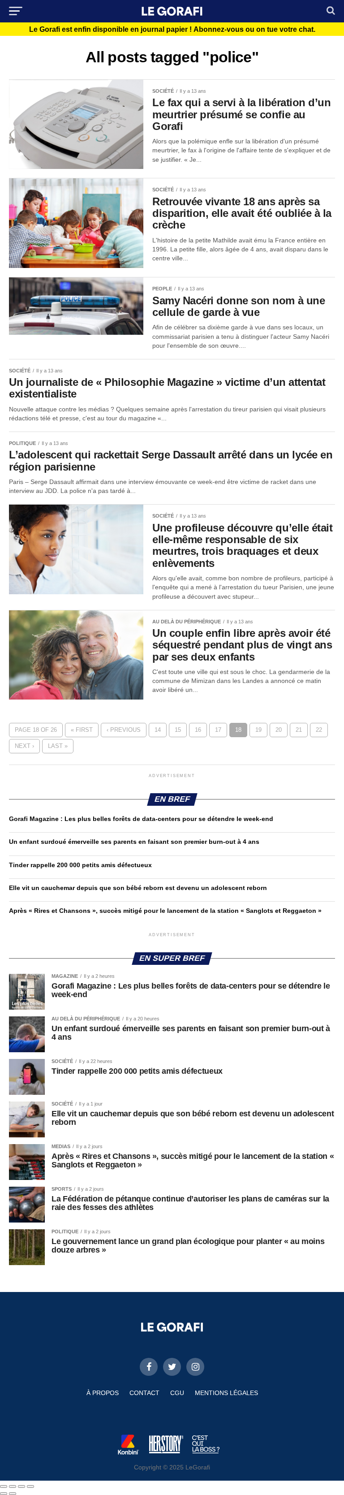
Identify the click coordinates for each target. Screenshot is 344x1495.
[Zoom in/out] (30, 1486)
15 (178, 729)
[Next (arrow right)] (12, 1493)
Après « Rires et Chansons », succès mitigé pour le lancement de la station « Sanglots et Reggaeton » (165, 910)
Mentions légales (226, 1392)
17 (218, 729)
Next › (24, 746)
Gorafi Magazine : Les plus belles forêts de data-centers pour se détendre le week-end (141, 818)
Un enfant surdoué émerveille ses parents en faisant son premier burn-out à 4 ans (135, 841)
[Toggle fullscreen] (21, 1486)
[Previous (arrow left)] (3, 1493)
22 (319, 729)
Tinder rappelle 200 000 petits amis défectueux (80, 864)
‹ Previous (124, 729)
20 (278, 729)
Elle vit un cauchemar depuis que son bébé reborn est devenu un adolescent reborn (138, 887)
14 (158, 729)
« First (82, 729)
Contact (144, 1392)
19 (258, 729)
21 (299, 729)
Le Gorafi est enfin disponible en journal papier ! (172, 29)
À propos (102, 1392)
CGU (177, 1392)
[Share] (12, 1486)
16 (198, 729)
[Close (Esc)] (3, 1486)
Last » (58, 746)
